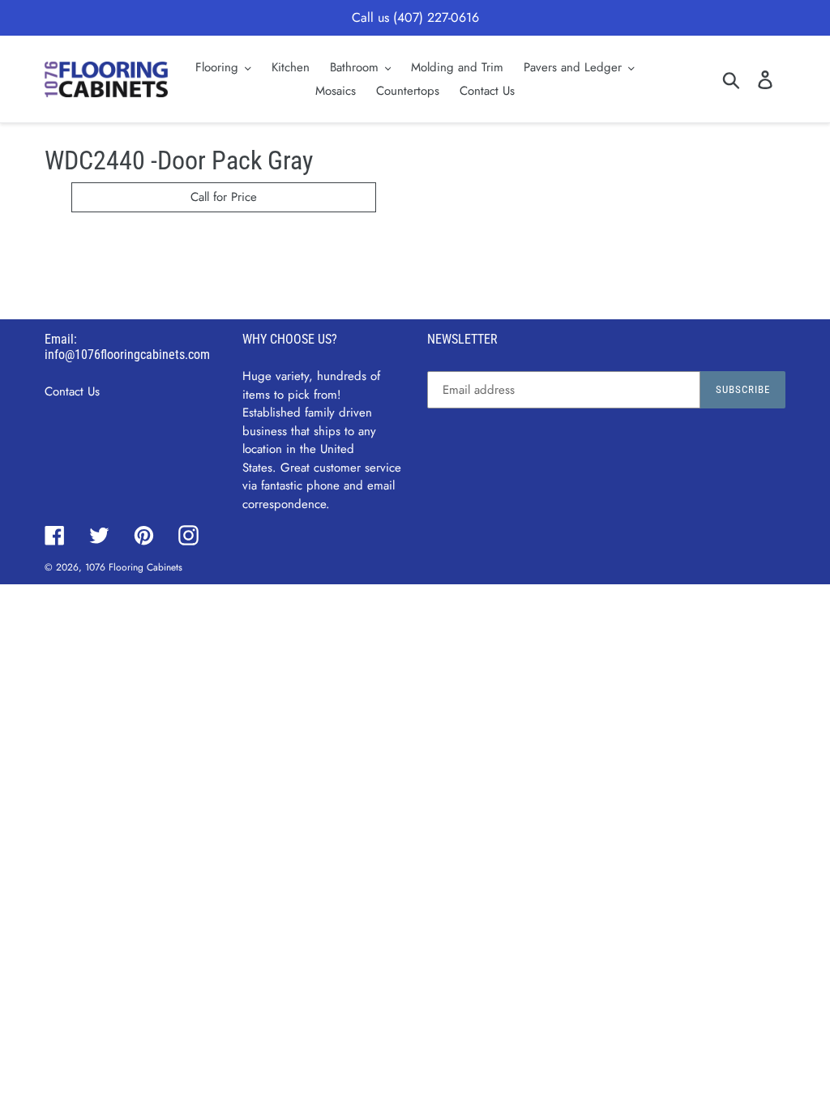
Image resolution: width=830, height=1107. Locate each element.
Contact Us (72, 391)
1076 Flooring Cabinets (133, 567)
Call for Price (223, 197)
